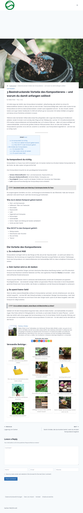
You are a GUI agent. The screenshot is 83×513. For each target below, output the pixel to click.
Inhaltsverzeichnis (47, 497)
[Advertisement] (41, 22)
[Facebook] (32, 341)
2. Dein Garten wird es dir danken (20, 151)
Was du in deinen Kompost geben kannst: (25, 142)
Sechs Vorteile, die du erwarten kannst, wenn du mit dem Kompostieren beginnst (61, 429)
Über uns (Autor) (29, 497)
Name (7, 469)
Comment (8, 448)
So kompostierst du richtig (18, 140)
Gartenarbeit (11, 88)
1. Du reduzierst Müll (16, 149)
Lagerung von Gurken (11, 428)
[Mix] (46, 341)
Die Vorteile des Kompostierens (17, 147)
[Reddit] (37, 341)
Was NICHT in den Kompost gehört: (24, 145)
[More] (51, 341)
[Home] (7, 85)
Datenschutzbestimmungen (13, 497)
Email (32, 469)
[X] (34, 341)
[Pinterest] (42, 341)
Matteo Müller (11, 99)
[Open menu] (77, 5)
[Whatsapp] (49, 341)
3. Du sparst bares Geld (17, 153)
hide (25, 137)
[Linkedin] (39, 341)
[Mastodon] (44, 341)
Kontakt (38, 497)
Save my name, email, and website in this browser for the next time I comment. (28, 474)
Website (58, 469)
